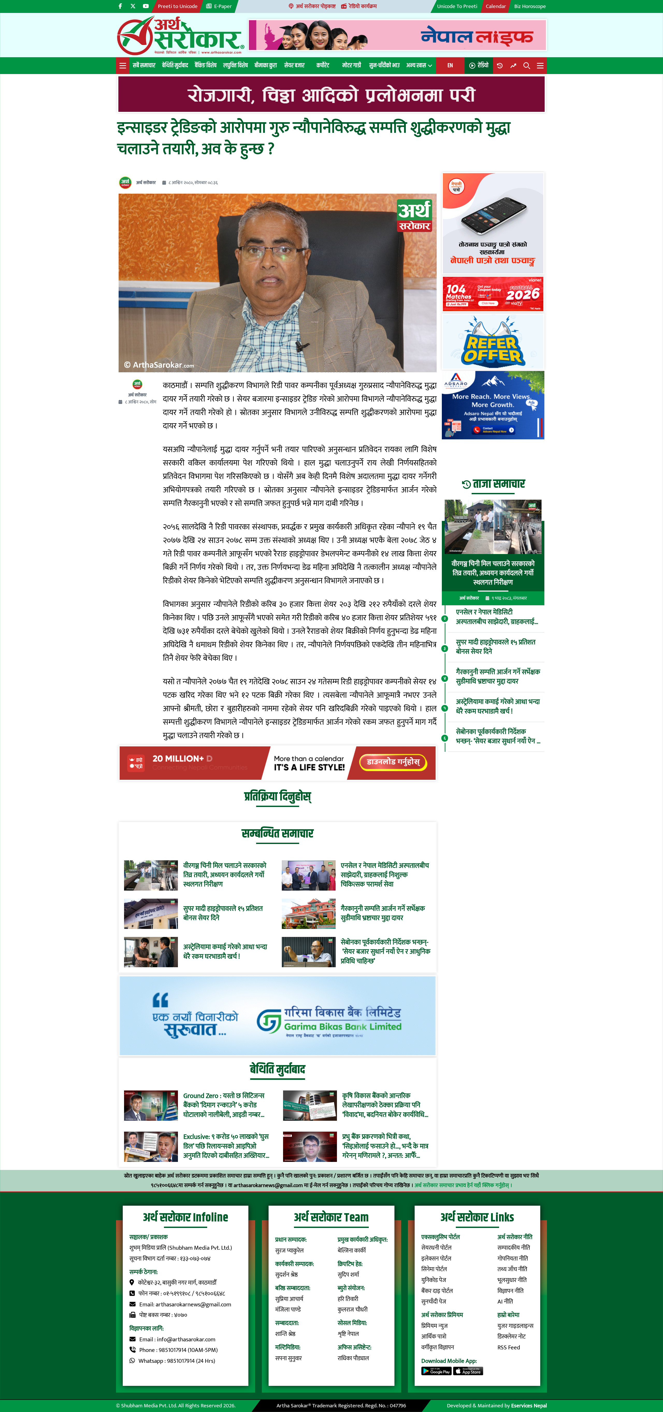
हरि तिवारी (348, 1299)
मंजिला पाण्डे (288, 1310)
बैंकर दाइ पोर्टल (437, 1291)
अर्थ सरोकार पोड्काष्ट (316, 6)
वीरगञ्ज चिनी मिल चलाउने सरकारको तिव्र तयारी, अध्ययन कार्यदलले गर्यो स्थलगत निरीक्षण (224, 875)
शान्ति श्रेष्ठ (285, 1334)
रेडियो (483, 65)
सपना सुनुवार (288, 1358)
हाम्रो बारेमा (508, 1315)
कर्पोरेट (323, 65)
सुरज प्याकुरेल (289, 1251)
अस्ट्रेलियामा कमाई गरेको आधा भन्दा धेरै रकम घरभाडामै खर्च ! (225, 952)
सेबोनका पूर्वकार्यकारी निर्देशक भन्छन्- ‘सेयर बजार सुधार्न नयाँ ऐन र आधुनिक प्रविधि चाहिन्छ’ (385, 952)
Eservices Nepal (529, 1405)
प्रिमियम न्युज (434, 1326)
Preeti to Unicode (178, 6)
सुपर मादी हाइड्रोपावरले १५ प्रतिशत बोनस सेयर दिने (223, 913)
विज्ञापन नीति (511, 1291)
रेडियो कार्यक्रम (363, 6)
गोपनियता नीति (513, 1259)
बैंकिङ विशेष (206, 65)
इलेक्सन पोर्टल (436, 1259)
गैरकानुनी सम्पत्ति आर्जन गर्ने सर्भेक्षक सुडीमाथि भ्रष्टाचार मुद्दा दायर (383, 913)
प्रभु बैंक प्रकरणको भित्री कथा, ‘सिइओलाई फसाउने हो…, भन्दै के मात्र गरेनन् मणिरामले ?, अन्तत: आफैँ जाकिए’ (385, 1147)
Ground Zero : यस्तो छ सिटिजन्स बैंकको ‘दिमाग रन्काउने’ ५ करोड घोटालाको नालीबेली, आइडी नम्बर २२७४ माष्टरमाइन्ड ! (223, 1105)
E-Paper (223, 6)
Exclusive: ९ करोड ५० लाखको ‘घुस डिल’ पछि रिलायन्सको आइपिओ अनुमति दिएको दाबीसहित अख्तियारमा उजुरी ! (227, 1147)
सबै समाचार (144, 65)
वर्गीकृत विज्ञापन (437, 1347)
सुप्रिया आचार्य (289, 1299)
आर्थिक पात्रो (433, 1337)
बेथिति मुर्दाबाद (175, 65)
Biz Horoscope (530, 6)
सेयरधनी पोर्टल (436, 1248)
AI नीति (505, 1302)
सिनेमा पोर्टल (434, 1269)
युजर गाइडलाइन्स (516, 1326)
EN (450, 65)
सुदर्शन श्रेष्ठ (286, 1275)
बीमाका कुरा (266, 65)
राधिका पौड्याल (353, 1358)
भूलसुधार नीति (512, 1280)
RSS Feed (509, 1347)
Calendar (496, 6)
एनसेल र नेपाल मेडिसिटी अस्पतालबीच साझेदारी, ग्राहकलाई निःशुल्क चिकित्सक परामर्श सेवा (385, 875)
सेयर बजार (294, 65)
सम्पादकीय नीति (514, 1248)
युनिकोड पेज (433, 1280)
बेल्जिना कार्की (352, 1251)
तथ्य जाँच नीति (512, 1269)
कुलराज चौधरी (352, 1310)
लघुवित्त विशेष (235, 65)
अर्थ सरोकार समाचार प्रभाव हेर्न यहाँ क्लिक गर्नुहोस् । (463, 1185)
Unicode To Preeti (457, 6)
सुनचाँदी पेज (433, 1302)
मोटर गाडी (351, 65)
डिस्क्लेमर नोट (511, 1337)
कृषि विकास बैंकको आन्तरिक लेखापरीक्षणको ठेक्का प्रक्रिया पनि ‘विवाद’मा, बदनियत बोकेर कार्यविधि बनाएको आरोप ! (383, 1105)
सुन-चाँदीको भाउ (384, 65)
